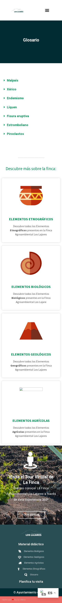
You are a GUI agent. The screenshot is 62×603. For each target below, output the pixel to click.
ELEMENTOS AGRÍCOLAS (31, 420)
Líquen (12, 107)
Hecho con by (9, 599)
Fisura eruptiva (18, 116)
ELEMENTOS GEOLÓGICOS (31, 354)
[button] (47, 10)
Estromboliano (17, 125)
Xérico (11, 89)
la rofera (21, 599)
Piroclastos (15, 134)
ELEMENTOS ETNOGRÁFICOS (31, 219)
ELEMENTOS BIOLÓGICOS (31, 287)
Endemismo (15, 98)
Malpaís (12, 80)
